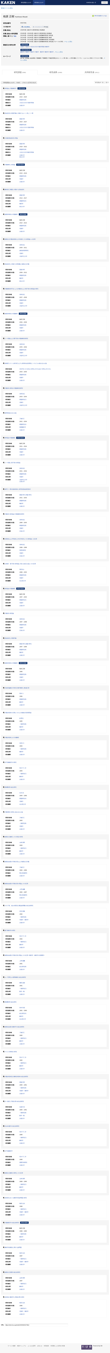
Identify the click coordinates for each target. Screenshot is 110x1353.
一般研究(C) (22, 773)
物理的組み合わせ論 (10, 413)
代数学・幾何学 (39, 52)
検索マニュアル (21, 1346)
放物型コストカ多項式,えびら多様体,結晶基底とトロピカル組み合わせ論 (26, 363)
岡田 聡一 (22, 569)
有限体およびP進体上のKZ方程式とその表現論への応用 (21, 539)
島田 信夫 (22, 1203)
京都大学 (22, 105)
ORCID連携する (99, 16)
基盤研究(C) (22, 399)
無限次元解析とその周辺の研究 (14, 837)
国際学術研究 (23, 1162)
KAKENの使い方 (91, 2)
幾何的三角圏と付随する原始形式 (14, 189)
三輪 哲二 (22, 418)
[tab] (20, 72)
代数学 (22, 46)
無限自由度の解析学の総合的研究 (14, 1027)
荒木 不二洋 (22, 768)
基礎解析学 (22, 427)
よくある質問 (31, 1346)
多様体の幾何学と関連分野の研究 (14, 1297)
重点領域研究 (23, 873)
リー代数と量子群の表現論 (12, 462)
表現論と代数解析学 (10, 88)
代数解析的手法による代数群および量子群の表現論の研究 (21, 289)
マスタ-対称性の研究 (11, 1051)
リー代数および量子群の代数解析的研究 (16, 338)
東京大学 (22, 157)
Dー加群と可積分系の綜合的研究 (14, 1101)
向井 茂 (21, 793)
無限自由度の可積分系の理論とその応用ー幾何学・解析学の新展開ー (25, 955)
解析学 (47, 46)
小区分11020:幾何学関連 (26, 152)
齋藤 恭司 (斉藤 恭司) (25, 495)
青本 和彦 (22, 1007)
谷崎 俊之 (22, 245)
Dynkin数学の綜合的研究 (12, 1126)
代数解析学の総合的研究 (12, 1222)
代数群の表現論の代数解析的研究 (14, 514)
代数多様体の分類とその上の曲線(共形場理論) (18, 712)
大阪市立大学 (23, 256)
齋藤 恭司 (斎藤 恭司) (25, 644)
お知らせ (39, 1346)
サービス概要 (11, 1346)
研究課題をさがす (26, 2)
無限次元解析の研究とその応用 (14, 1173)
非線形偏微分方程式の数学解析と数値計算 (17, 688)
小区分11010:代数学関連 (37, 46)
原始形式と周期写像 (10, 638)
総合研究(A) (22, 1013)
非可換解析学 (9, 1151)
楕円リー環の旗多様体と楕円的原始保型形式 (18, 489)
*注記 (105, 15)
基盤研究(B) (22, 100)
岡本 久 (21, 693)
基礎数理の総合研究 (10, 787)
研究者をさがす (39, 2)
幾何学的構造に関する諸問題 (13, 1247)
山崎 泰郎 (22, 842)
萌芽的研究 (22, 550)
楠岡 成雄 (22, 983)
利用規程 (46, 1346)
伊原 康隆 (22, 911)
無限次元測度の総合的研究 (12, 1272)
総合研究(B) (22, 966)
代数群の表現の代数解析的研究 (14, 388)
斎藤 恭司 (22, 119)
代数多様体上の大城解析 (12, 737)
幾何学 (47, 52)
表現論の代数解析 (10, 438)
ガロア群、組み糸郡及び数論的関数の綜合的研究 (19, 905)
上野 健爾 (22, 889)
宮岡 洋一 (22, 743)
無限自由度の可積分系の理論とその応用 (16, 883)
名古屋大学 (22, 581)
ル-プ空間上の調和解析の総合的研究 (15, 977)
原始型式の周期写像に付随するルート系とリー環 (19, 113)
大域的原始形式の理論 (11, 138)
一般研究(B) (22, 724)
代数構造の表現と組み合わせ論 (14, 812)
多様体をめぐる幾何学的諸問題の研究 (16, 1198)
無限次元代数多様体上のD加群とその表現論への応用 (20, 239)
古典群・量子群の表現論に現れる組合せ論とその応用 (20, 564)
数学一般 (22, 991)
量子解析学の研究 (10, 930)
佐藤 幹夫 (22, 1107)
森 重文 (21, 718)
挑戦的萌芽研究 (23, 250)
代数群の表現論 (9, 613)
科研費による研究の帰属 (58, 1346)
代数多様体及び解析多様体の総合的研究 (16, 1076)
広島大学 (22, 481)
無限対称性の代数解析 (11, 214)
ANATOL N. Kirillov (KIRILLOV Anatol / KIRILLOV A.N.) (35, 369)
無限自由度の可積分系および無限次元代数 (17, 861)
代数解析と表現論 (10, 164)
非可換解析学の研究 (10, 762)
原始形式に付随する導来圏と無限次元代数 (17, 264)
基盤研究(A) (22, 201)
